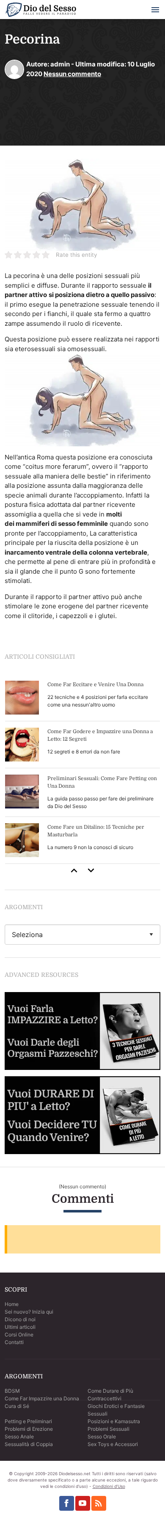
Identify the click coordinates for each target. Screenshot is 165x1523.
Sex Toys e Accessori (113, 1444)
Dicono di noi (20, 1319)
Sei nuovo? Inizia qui (29, 1312)
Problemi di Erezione (29, 1429)
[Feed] (98, 1503)
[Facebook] (66, 1503)
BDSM (12, 1391)
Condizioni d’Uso (109, 1486)
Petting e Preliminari (28, 1421)
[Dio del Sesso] (41, 11)
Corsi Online (19, 1334)
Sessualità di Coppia (29, 1444)
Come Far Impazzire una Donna (42, 1398)
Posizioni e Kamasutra (114, 1421)
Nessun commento (72, 74)
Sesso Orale (102, 1436)
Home (12, 1304)
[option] (82, 769)
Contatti (14, 1342)
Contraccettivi (104, 1398)
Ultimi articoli (20, 1327)
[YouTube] (82, 1503)
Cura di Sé (17, 1406)
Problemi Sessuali (108, 1429)
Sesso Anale (19, 1436)
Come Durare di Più (110, 1391)
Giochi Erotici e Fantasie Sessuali (116, 1410)
